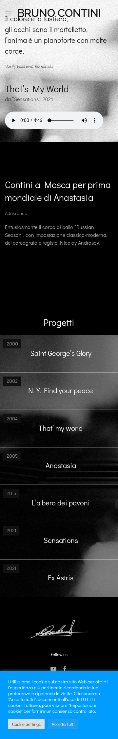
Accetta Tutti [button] (63, 724)
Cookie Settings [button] (26, 724)
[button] (8, 13)
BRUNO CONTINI (59, 13)
